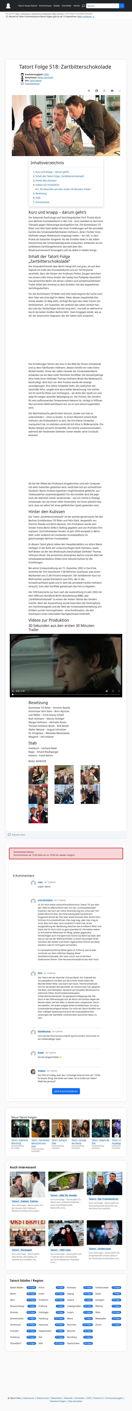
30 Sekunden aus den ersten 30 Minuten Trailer (65, 189)
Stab (38, 197)
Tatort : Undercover (100, 1248)
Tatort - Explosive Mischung (19, 1142)
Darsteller (67, 5)
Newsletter (56, 1398)
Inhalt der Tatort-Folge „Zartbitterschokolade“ (60, 176)
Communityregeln (114, 1398)
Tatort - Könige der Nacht (79, 1142)
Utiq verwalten (75, 1401)
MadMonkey (44, 1031)
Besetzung (41, 193)
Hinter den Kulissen (46, 180)
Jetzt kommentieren (66, 1091)
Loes (40, 882)
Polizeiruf (98, 1398)
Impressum (28, 1398)
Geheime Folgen (58, 1401)
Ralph (41, 1052)
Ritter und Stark (57, 14)
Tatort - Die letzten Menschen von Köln (40, 1143)
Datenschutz (43, 1398)
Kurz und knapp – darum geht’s (52, 171)
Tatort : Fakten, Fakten (25, 1201)
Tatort (17, 14)
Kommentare (43, 202)
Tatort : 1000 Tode (60, 1249)
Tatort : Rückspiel (22, 1249)
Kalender (68, 1398)
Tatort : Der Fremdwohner (103, 1198)
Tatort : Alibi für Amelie (63, 1195)
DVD (89, 1398)
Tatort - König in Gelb (59, 1142)
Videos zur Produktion (47, 184)
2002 (46, 74)
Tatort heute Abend (27, 5)
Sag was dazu (18, 834)
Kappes (41, 1070)
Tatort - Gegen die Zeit (100, 1142)
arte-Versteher (45, 900)
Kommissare (45, 5)
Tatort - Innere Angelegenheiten (120, 1142)
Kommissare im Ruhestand (41, 14)
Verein (77, 5)
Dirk (40, 973)
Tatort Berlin (36, 80)
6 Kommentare (32, 83)
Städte (56, 5)
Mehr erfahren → (85, 16)
